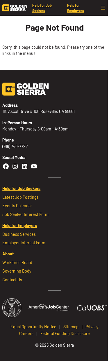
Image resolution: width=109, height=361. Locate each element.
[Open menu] (103, 7)
